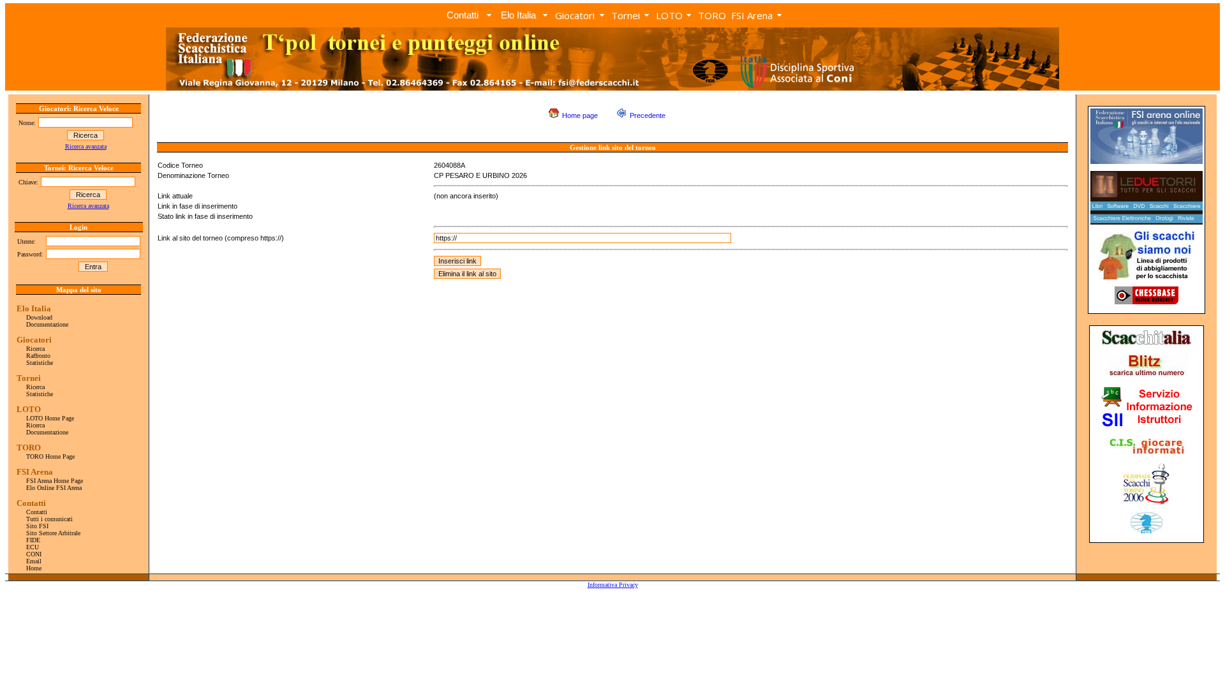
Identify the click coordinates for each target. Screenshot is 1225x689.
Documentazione (47, 324)
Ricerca (35, 348)
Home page (580, 115)
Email (33, 561)
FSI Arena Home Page (54, 480)
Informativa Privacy (613, 584)
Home (33, 568)
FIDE (33, 540)
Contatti (36, 511)
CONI (33, 554)
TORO (712, 15)
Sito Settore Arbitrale (53, 533)
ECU (32, 547)
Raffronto (38, 355)
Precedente (647, 115)
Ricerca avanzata (86, 146)
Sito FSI (37, 526)
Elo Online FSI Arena (54, 487)
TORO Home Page (50, 456)
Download (39, 317)
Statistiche (39, 362)
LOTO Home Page (50, 418)
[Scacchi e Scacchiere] (1146, 222)
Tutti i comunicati (49, 518)
